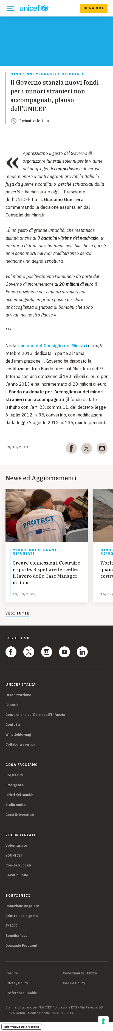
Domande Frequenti (21, 945)
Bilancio (12, 705)
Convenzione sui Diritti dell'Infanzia (35, 715)
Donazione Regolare (22, 906)
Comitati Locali (18, 865)
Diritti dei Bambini (19, 795)
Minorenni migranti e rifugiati (47, 74)
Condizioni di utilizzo (80, 973)
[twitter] (86, 449)
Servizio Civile (16, 875)
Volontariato (16, 845)
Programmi (14, 775)
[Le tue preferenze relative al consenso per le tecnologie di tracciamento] (103, 1021)
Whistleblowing (18, 734)
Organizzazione (18, 695)
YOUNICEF (13, 855)
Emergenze (14, 785)
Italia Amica (15, 805)
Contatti (12, 724)
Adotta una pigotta (21, 916)
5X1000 (11, 926)
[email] (102, 449)
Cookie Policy (74, 983)
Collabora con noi (20, 744)
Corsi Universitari (19, 815)
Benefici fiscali (17, 935)
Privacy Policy (16, 983)
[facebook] (71, 449)
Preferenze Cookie (21, 993)
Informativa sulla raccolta (21, 1026)
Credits (11, 973)
